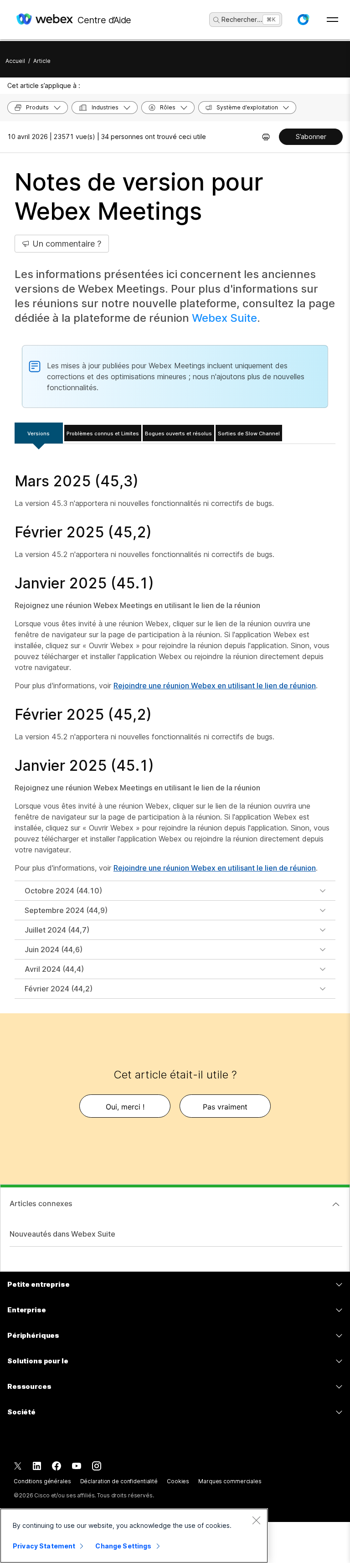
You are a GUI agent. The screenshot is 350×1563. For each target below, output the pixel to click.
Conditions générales (42, 1481)
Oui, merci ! (125, 1106)
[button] (303, 19)
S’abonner (311, 136)
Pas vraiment (225, 1106)
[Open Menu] (332, 19)
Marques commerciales (230, 1481)
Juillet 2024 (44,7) (57, 929)
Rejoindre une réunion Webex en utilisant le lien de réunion (214, 685)
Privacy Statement (44, 1546)
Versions (38, 433)
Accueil (15, 60)
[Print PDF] (266, 137)
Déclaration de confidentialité (119, 1481)
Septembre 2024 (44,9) (66, 910)
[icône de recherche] (216, 20)
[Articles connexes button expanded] (335, 1204)
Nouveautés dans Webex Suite (62, 1233)
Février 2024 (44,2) (59, 988)
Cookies (178, 1481)
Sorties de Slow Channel (249, 433)
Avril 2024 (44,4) (54, 969)
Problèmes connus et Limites (103, 433)
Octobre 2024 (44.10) (63, 890)
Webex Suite (224, 318)
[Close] (256, 1520)
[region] (134, 1535)
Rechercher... (241, 19)
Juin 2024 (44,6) (53, 949)
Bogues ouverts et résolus (178, 433)
